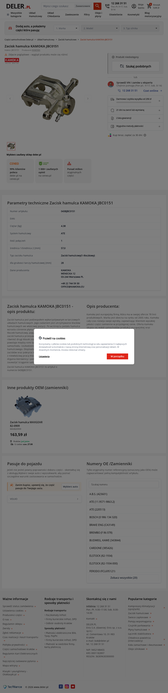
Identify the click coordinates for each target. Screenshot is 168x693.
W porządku (117, 356)
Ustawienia (44, 356)
